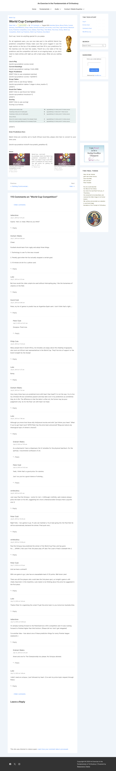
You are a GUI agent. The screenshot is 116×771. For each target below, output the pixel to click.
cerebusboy (14, 491)
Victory (61, 29)
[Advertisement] (94, 111)
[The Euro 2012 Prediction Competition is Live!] (19, 159)
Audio (57, 9)
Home (34, 9)
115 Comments (35, 25)
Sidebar (34, 29)
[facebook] (10, 764)
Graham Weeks (16, 236)
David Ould (14, 300)
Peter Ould (17, 321)
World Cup (12, 17)
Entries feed (86, 25)
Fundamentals (44, 9)
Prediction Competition (20, 29)
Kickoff (36, 27)
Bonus (57, 25)
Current (70, 25)
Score (29, 29)
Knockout (41, 27)
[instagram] (19, 764)
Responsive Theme (83, 766)
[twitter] (14, 764)
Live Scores (48, 27)
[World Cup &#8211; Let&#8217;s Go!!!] (43, 160)
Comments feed (87, 28)
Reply (15, 228)
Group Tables (29, 27)
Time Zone (55, 29)
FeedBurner (98, 75)
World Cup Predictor (36, 32)
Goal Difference (19, 27)
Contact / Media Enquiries (73, 9)
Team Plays (40, 29)
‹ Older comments (19, 205)
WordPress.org (87, 31)
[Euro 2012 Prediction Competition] (64, 159)
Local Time (55, 27)
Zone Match (46, 32)
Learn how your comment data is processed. (53, 749)
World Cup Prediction (23, 32)
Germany (11, 27)
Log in (84, 21)
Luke (12, 277)
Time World (47, 29)
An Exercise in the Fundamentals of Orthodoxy (58, 3)
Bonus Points (64, 25)
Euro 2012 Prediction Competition (64, 166)
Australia (52, 25)
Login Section (64, 27)
